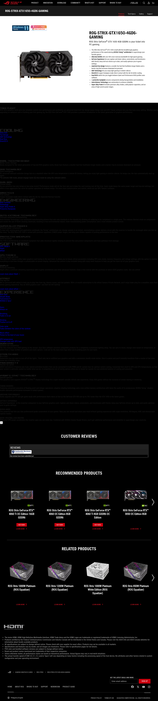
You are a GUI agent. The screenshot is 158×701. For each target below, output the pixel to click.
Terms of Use (109, 698)
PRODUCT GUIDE (69, 687)
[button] (144, 681)
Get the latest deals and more (122, 677)
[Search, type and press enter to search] (144, 2)
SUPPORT (44, 687)
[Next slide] (153, 502)
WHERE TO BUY (32, 687)
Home (10, 687)
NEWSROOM (55, 687)
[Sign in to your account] (148, 3)
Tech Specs (132, 14)
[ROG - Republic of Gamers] (12, 3)
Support (149, 14)
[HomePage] (9, 672)
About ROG (19, 687)
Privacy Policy (96, 698)
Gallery (141, 14)
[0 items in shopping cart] (153, 3)
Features (121, 14)
